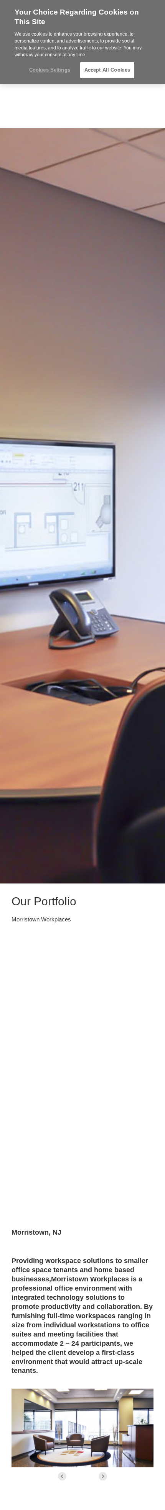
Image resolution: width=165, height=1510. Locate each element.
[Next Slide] (103, 1476)
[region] (82, 42)
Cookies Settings (49, 70)
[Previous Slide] (62, 1476)
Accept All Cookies (107, 70)
